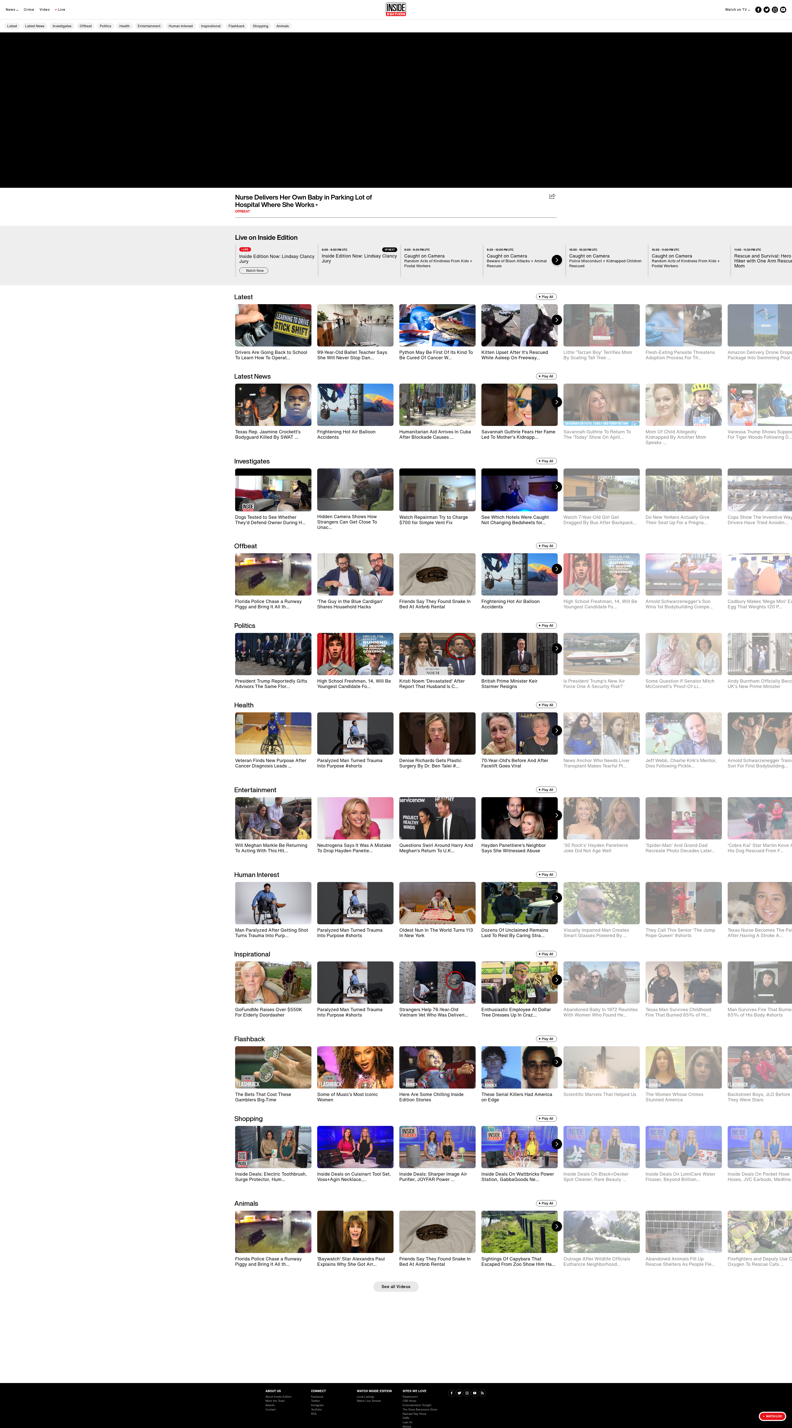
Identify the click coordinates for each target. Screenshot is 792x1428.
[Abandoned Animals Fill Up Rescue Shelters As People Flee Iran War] (684, 1232)
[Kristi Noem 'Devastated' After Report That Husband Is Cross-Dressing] (437, 654)
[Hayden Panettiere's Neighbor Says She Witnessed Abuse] (519, 818)
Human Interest (181, 26)
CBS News (409, 1401)
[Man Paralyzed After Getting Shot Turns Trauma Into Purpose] (273, 903)
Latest (12, 26)
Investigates (62, 26)
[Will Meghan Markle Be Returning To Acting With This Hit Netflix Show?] (273, 818)
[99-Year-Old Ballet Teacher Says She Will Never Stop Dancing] (355, 325)
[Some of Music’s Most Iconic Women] (355, 1067)
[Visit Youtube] (474, 1393)
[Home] (396, 10)
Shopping (260, 26)
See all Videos (396, 1286)
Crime (29, 9)
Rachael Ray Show (414, 1414)
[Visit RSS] (482, 1393)
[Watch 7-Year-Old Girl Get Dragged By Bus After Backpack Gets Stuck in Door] (601, 489)
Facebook (317, 1397)
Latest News (34, 26)
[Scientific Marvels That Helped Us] (601, 1067)
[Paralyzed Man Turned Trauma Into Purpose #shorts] (355, 733)
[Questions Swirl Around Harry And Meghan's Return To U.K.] (437, 818)
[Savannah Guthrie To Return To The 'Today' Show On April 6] (601, 405)
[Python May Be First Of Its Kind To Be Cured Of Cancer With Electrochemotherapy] (437, 325)
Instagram (317, 1405)
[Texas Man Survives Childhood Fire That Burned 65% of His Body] (684, 982)
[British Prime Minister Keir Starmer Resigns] (519, 654)
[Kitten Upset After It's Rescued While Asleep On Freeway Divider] (519, 325)
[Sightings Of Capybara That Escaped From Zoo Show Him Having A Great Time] (519, 1232)
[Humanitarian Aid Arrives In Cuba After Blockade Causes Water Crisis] (437, 405)
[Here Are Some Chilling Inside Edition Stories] (437, 1067)
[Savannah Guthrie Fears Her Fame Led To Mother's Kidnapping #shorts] (519, 405)
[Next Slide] (557, 260)
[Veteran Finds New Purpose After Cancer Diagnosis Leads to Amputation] (273, 733)
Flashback (237, 26)
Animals (282, 26)
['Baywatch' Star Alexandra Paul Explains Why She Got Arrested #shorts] (355, 1232)
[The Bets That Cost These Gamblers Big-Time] (273, 1067)
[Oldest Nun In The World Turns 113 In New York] (437, 903)
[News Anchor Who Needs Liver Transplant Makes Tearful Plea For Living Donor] (601, 733)
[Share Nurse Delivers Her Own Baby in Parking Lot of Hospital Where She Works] (552, 196)
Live (61, 9)
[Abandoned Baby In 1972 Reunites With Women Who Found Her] (601, 982)
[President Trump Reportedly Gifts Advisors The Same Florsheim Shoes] (273, 654)
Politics (105, 26)
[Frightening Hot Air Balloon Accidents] (355, 405)
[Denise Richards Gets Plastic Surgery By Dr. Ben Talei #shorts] (437, 733)
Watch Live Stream (369, 1401)
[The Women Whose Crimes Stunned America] (684, 1067)
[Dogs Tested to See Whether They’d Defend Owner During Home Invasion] (273, 489)
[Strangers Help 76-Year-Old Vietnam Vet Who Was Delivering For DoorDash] (437, 982)
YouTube (316, 1409)
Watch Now (255, 270)
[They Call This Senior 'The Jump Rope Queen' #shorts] (684, 903)
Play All (547, 296)
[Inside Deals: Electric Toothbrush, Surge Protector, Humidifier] (273, 1147)
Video (45, 9)
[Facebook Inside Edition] (758, 10)
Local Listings (365, 1397)
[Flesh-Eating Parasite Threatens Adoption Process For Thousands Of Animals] (684, 325)
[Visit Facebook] (451, 1393)
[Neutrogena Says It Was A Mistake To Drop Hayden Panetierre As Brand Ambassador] (355, 818)
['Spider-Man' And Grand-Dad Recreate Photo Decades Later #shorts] (684, 818)
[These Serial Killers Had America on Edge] (519, 1067)
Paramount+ (410, 1397)
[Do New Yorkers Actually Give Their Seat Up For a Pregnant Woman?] (684, 489)
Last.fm (407, 1422)
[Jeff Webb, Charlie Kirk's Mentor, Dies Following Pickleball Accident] (684, 733)
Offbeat (86, 26)
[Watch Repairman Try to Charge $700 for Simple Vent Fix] (437, 489)
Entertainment (149, 26)
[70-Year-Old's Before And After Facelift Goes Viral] (519, 733)
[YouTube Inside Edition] (783, 10)
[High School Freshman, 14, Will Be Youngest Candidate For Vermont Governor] (601, 574)
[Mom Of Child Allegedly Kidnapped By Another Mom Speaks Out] (684, 405)
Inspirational (210, 26)
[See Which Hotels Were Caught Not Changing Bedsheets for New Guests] (519, 489)
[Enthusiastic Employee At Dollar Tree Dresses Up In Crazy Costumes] (519, 982)
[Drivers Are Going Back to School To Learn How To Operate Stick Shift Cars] (273, 325)
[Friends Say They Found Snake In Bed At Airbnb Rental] (437, 574)
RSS (314, 1414)
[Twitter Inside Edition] (767, 10)
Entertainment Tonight (417, 1405)
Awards (270, 1405)
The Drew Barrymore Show (420, 1409)
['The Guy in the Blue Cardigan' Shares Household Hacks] (355, 574)
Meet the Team (275, 1401)
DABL (406, 1418)
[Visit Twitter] (459, 1393)
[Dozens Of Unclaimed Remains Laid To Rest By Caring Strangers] (519, 903)
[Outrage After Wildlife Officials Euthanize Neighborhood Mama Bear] (601, 1232)
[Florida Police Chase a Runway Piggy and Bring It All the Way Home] (273, 574)
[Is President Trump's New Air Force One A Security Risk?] (601, 654)
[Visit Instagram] (467, 1393)
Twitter (315, 1401)
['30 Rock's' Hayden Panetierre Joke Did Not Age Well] (601, 818)
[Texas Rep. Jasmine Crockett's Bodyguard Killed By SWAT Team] (273, 405)
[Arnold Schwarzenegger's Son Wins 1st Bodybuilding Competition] (684, 574)
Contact (270, 1409)
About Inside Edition (278, 1397)
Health (124, 26)
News (10, 9)
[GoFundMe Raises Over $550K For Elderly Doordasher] (273, 982)
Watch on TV (736, 9)
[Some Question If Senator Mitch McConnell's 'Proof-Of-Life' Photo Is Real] (684, 654)
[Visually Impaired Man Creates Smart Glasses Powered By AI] (601, 903)
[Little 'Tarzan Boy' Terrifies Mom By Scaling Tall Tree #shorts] (601, 325)
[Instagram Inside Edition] (775, 10)
